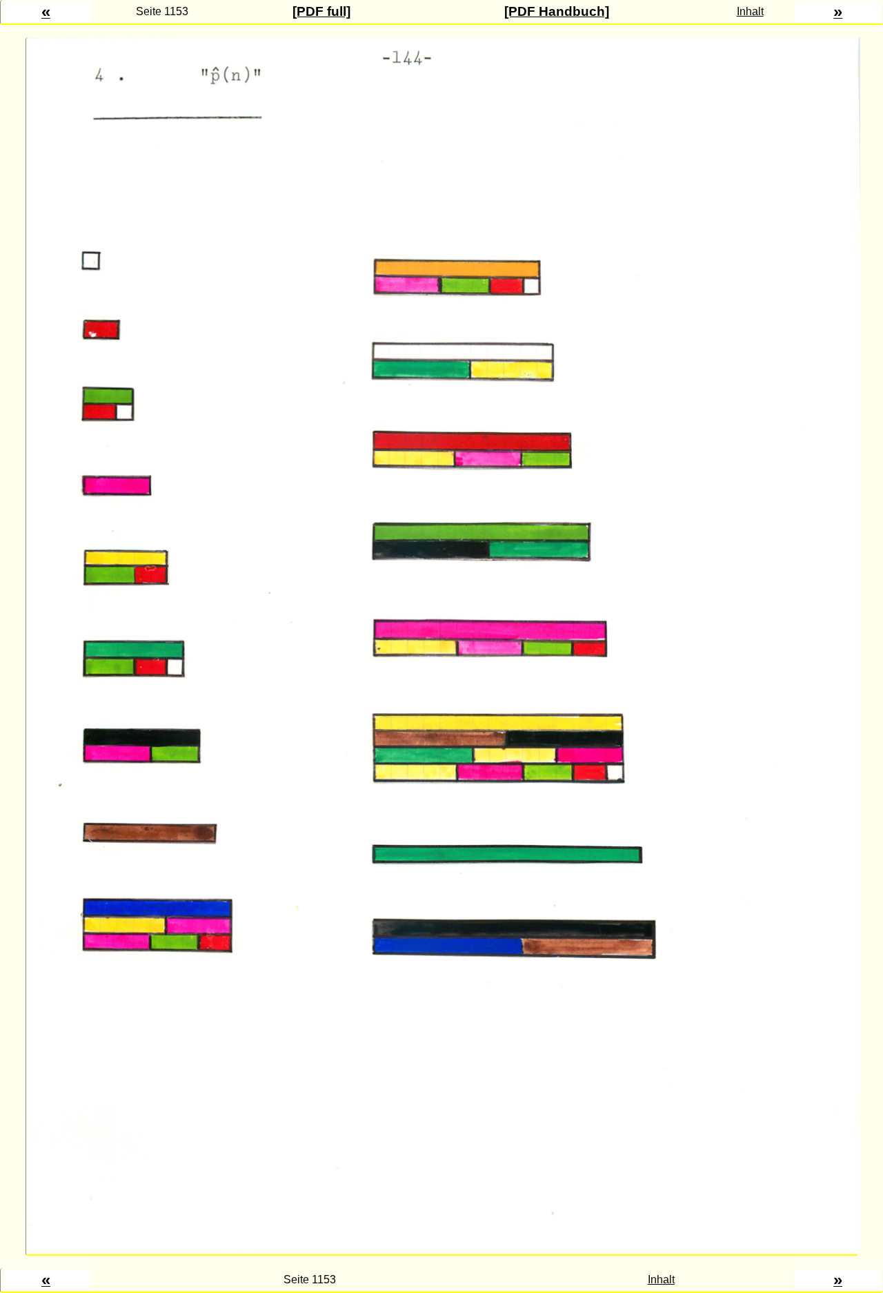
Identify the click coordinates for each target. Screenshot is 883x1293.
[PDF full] (321, 11)
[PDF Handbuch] (556, 11)
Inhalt (750, 11)
